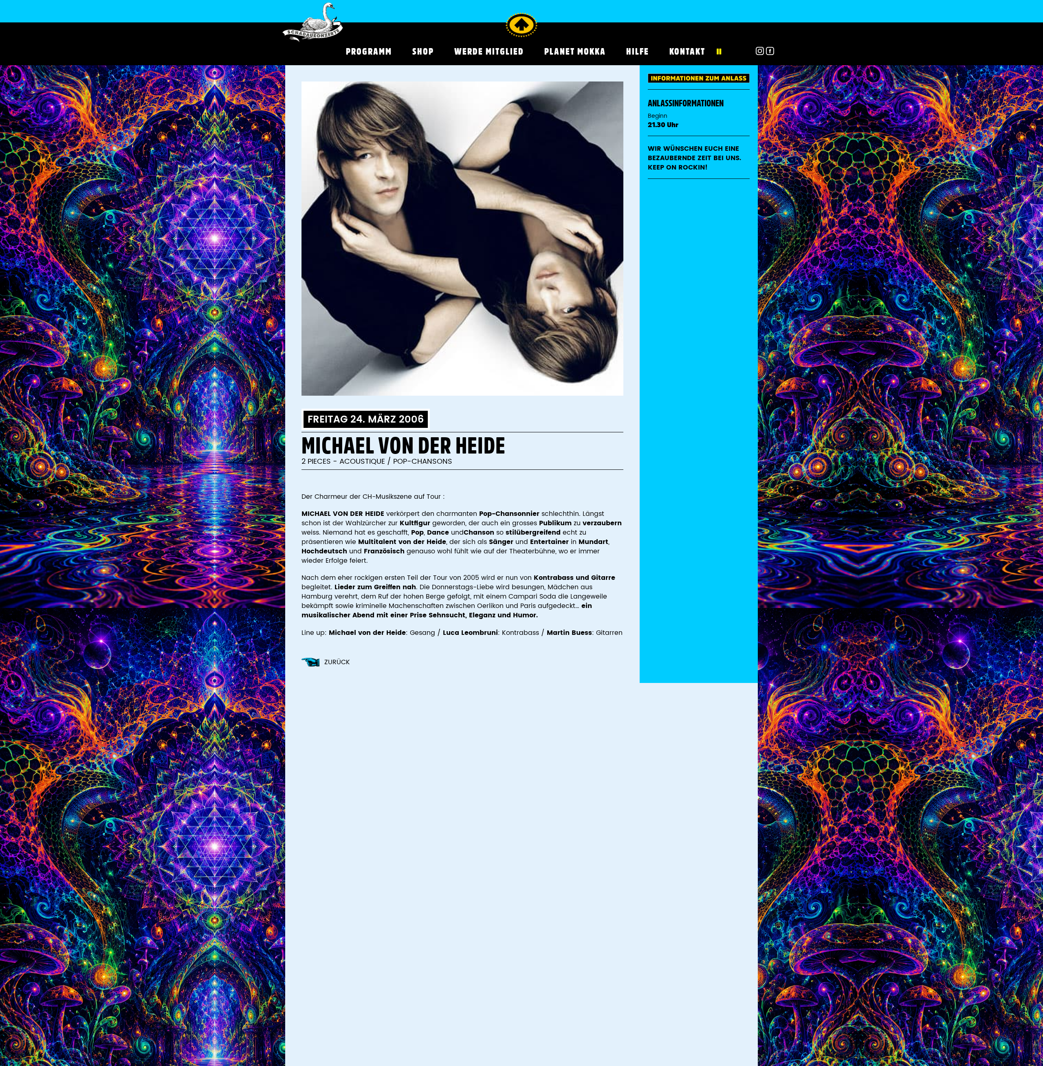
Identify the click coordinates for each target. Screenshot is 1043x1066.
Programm (369, 51)
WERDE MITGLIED (489, 51)
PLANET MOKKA (575, 51)
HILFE (637, 51)
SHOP (423, 51)
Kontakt (687, 51)
